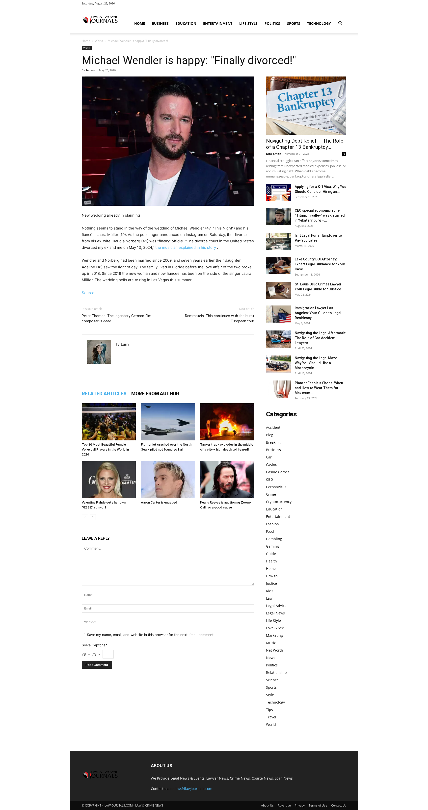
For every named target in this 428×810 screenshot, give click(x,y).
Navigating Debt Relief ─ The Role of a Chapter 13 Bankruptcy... (304, 144)
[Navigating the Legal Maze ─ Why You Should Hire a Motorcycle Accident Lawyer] (278, 364)
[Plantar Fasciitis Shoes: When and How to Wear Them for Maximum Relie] (278, 389)
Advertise (284, 805)
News (270, 657)
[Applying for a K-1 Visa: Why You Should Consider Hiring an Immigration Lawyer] (278, 192)
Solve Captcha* (94, 645)
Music (271, 642)
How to (271, 576)
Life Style (248, 23)
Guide (271, 553)
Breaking (273, 442)
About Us (267, 805)
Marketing (274, 635)
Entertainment (217, 23)
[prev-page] (85, 517)
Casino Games (278, 472)
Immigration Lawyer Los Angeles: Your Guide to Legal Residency (318, 313)
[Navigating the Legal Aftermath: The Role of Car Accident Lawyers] (278, 339)
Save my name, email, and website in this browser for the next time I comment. (150, 635)
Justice (271, 583)
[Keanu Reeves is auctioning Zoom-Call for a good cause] (227, 479)
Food (270, 531)
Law (269, 598)
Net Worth (274, 650)
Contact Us (338, 805)
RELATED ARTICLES (104, 394)
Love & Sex (275, 628)
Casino (271, 464)
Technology (319, 23)
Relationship (276, 672)
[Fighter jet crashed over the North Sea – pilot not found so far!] (168, 421)
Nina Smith (273, 153)
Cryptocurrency (279, 501)
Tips (269, 709)
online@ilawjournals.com (191, 788)
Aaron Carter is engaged (159, 502)
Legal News (275, 613)
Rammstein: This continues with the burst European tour (219, 318)
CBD (269, 479)
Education (186, 23)
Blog (269, 434)
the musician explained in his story (185, 247)
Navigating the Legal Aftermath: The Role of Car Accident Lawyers (320, 338)
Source (88, 292)
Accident (273, 427)
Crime (271, 494)
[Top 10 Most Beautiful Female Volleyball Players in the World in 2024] (109, 421)
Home (139, 23)
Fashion (272, 524)
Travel (271, 717)
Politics (272, 23)
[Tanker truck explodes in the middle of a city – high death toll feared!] (227, 421)
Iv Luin (90, 70)
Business (160, 23)
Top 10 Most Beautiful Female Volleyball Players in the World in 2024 (105, 449)
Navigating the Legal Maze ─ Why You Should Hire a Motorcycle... (317, 363)
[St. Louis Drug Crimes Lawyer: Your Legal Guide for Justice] (278, 290)
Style (270, 694)
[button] (340, 24)
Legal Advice (276, 605)
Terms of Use (318, 805)
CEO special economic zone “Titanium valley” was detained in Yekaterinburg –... (320, 215)
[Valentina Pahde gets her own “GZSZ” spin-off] (109, 479)
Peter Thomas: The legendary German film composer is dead (116, 318)
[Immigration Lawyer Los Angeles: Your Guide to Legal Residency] (278, 314)
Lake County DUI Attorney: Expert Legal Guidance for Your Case (320, 264)
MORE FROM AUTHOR (155, 394)
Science (272, 680)
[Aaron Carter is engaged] (168, 479)
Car (269, 457)
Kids (269, 590)
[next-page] (93, 517)
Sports (293, 23)
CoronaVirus (276, 486)
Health (271, 561)
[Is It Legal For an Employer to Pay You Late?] (278, 241)
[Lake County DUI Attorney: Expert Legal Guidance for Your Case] (278, 265)
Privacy (300, 805)
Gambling (274, 538)
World (99, 41)
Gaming (272, 546)
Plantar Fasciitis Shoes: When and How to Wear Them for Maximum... (319, 388)
